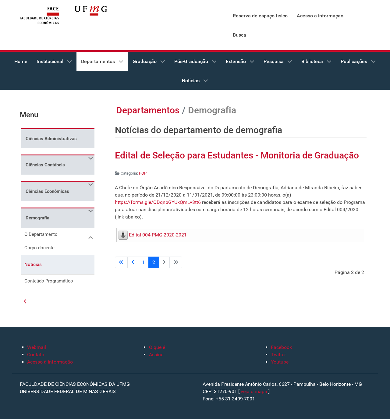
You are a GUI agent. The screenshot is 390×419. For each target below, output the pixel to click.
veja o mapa (254, 391)
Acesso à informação (50, 362)
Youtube (280, 362)
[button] (90, 158)
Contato (35, 354)
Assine (156, 354)
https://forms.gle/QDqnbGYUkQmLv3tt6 (158, 202)
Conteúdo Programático (48, 281)
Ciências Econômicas (47, 191)
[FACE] (39, 15)
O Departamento (41, 234)
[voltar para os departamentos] (25, 301)
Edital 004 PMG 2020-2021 (158, 235)
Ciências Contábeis (45, 165)
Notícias (33, 264)
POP (143, 173)
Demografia (37, 218)
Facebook (281, 347)
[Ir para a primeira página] (121, 262)
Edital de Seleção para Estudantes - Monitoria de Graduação (237, 155)
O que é (157, 347)
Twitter (278, 354)
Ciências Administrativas (51, 138)
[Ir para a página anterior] (132, 262)
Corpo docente (39, 247)
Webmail (36, 347)
